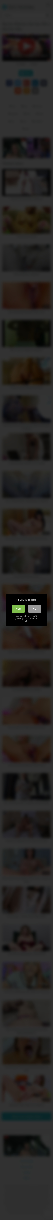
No (34, 608)
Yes (18, 608)
